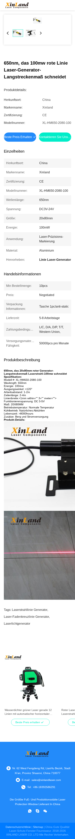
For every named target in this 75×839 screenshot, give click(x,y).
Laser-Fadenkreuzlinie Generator (26, 616)
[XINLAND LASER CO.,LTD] (17, 5)
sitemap (38, 826)
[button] (10, 687)
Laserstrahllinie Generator (29, 609)
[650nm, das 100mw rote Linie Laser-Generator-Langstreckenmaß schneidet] (37, 20)
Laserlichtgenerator (17, 623)
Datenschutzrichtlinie (18, 826)
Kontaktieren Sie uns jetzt (57, 137)
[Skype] (37, 811)
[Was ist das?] (30, 811)
